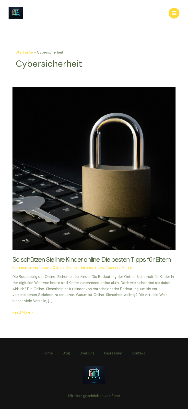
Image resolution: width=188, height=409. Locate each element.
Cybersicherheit (66, 267)
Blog (66, 353)
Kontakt (138, 353)
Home (48, 353)
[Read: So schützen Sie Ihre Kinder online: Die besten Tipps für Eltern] (94, 168)
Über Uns (87, 353)
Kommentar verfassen (30, 267)
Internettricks (92, 267)
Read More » (22, 313)
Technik (112, 267)
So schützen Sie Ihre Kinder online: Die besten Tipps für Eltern (91, 259)
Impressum (113, 353)
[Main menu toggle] (174, 13)
